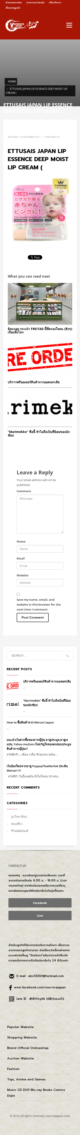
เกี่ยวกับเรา (55, 2)
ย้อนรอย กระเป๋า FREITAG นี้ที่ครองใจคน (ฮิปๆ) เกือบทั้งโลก (40, 330)
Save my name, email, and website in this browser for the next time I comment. (39, 604)
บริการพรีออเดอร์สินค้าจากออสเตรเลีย (34, 382)
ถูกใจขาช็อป (19, 817)
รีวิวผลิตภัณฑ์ (19, 831)
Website (22, 575)
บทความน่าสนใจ (35, 2)
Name (21, 541)
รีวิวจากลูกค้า (13, 8)
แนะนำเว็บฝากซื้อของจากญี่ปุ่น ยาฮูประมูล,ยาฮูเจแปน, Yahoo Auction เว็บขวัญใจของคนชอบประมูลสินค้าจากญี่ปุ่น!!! (39, 744)
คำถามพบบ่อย (14, 2)
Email (21, 558)
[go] (67, 656)
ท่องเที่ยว (16, 824)
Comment (24, 491)
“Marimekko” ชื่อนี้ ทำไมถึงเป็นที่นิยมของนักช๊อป (39, 433)
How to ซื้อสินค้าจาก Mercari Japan (30, 722)
